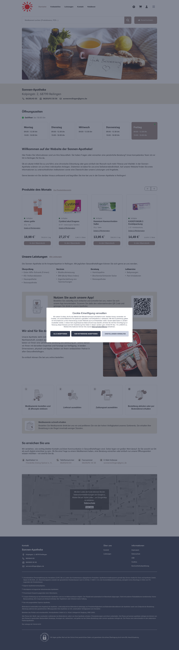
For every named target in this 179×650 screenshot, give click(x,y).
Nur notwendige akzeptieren (86, 334)
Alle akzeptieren (60, 334)
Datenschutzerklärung (99, 327)
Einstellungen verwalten (115, 334)
